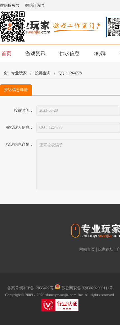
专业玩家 (19, 73)
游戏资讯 (35, 53)
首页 (6, 53)
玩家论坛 (106, 249)
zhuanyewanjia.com (60, 295)
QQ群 (99, 53)
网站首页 (87, 249)
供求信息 (69, 53)
